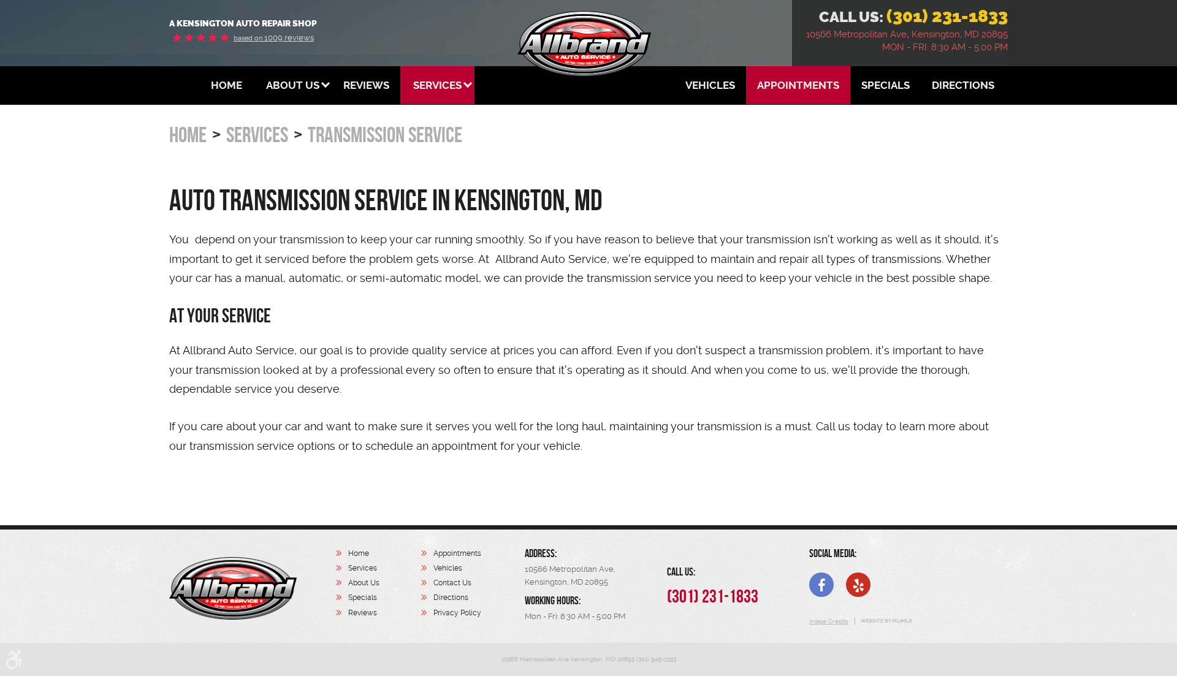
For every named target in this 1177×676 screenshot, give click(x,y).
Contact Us (452, 583)
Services (437, 85)
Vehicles (710, 85)
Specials (885, 85)
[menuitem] (226, 85)
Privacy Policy (457, 613)
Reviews (366, 85)
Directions (963, 85)
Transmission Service (385, 134)
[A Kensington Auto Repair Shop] (233, 588)
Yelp (858, 584)
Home (226, 85)
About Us (292, 85)
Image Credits (828, 621)
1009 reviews (274, 37)
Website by (885, 621)
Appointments (798, 85)
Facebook (821, 584)
